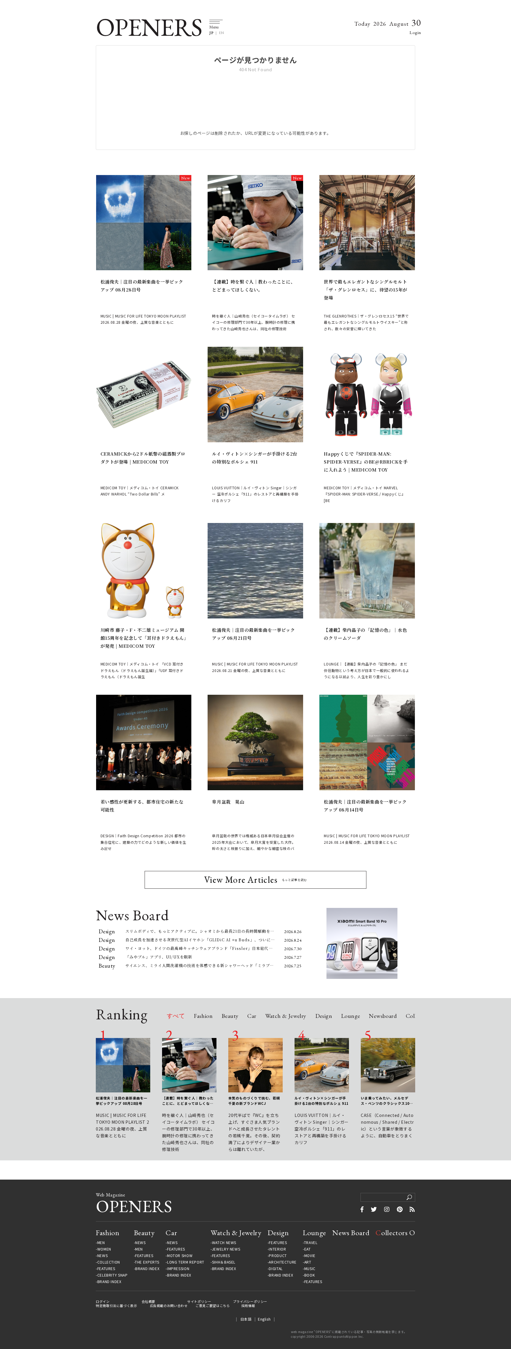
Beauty (229, 1016)
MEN (101, 1242)
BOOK (309, 1275)
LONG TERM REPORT (185, 1262)
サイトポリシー (199, 1301)
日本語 (246, 1319)
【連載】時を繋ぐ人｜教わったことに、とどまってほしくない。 (253, 285)
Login (415, 32)
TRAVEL (311, 1242)
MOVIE (310, 1255)
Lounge (350, 1016)
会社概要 (149, 1301)
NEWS (102, 1255)
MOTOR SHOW (180, 1255)
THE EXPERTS (147, 1262)
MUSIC (310, 1268)
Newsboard (383, 1016)
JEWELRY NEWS (226, 1249)
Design (323, 1016)
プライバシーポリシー (250, 1301)
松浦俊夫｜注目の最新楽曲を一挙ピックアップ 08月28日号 (142, 285)
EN (221, 32)
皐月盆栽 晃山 (228, 802)
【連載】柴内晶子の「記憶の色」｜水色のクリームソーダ (365, 634)
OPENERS (149, 27)
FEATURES (106, 1268)
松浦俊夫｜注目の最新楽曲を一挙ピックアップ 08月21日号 (253, 634)
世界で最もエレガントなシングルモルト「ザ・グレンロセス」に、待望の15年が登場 (365, 289)
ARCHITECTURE (283, 1262)
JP (211, 32)
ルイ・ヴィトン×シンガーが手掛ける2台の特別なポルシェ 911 (254, 458)
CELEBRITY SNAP (112, 1275)
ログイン (103, 1301)
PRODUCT (278, 1255)
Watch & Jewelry (285, 1016)
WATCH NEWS (224, 1242)
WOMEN (104, 1249)
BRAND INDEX (109, 1281)
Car (251, 1016)
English (264, 1319)
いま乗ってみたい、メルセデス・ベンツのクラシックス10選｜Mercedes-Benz (387, 1101)
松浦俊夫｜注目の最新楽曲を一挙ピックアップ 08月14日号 (365, 806)
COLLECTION (108, 1262)
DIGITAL (275, 1268)
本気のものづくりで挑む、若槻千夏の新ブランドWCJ (254, 1101)
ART (307, 1262)
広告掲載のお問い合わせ (169, 1305)
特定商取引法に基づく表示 (116, 1305)
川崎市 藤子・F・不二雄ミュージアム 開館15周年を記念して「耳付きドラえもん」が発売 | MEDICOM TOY (144, 638)
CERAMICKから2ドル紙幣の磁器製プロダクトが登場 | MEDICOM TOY (143, 458)
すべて (176, 1016)
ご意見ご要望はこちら (212, 1305)
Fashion (203, 1016)
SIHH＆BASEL (223, 1262)
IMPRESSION (178, 1268)
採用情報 (248, 1305)
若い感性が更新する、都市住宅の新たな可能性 (142, 806)
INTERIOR (277, 1249)
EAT (307, 1249)
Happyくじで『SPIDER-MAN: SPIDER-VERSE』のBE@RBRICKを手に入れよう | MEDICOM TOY (365, 462)
